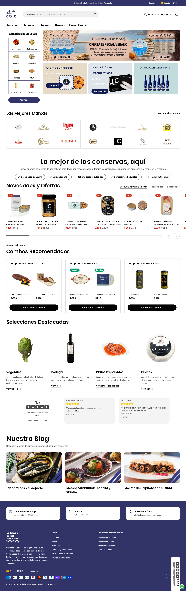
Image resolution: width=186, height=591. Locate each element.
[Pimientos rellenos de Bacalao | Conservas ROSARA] (167, 205)
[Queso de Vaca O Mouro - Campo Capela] (46, 279)
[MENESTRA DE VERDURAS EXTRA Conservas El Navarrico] (164, 279)
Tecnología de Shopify (46, 584)
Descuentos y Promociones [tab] (133, 186)
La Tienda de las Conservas (24, 584)
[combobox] (61, 14)
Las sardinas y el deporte (24, 488)
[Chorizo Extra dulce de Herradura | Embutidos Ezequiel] (21, 279)
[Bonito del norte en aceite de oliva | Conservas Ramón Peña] (108, 205)
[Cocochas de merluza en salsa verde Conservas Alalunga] (105, 279)
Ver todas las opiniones (37, 420)
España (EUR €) (170, 3)
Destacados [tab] (173, 186)
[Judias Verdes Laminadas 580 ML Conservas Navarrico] (140, 279)
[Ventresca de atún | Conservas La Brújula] (19, 205)
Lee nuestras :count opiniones (174, 574)
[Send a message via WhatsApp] (182, 587)
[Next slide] (177, 236)
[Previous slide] (169, 236)
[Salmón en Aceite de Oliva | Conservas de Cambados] (81, 279)
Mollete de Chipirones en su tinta (148, 488)
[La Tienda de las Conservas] (111, 45)
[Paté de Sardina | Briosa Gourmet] (137, 205)
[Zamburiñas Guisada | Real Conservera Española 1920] (78, 205)
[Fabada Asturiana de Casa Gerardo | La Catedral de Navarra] (48, 205)
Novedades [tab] (157, 186)
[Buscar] (95, 14)
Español (152, 3)
